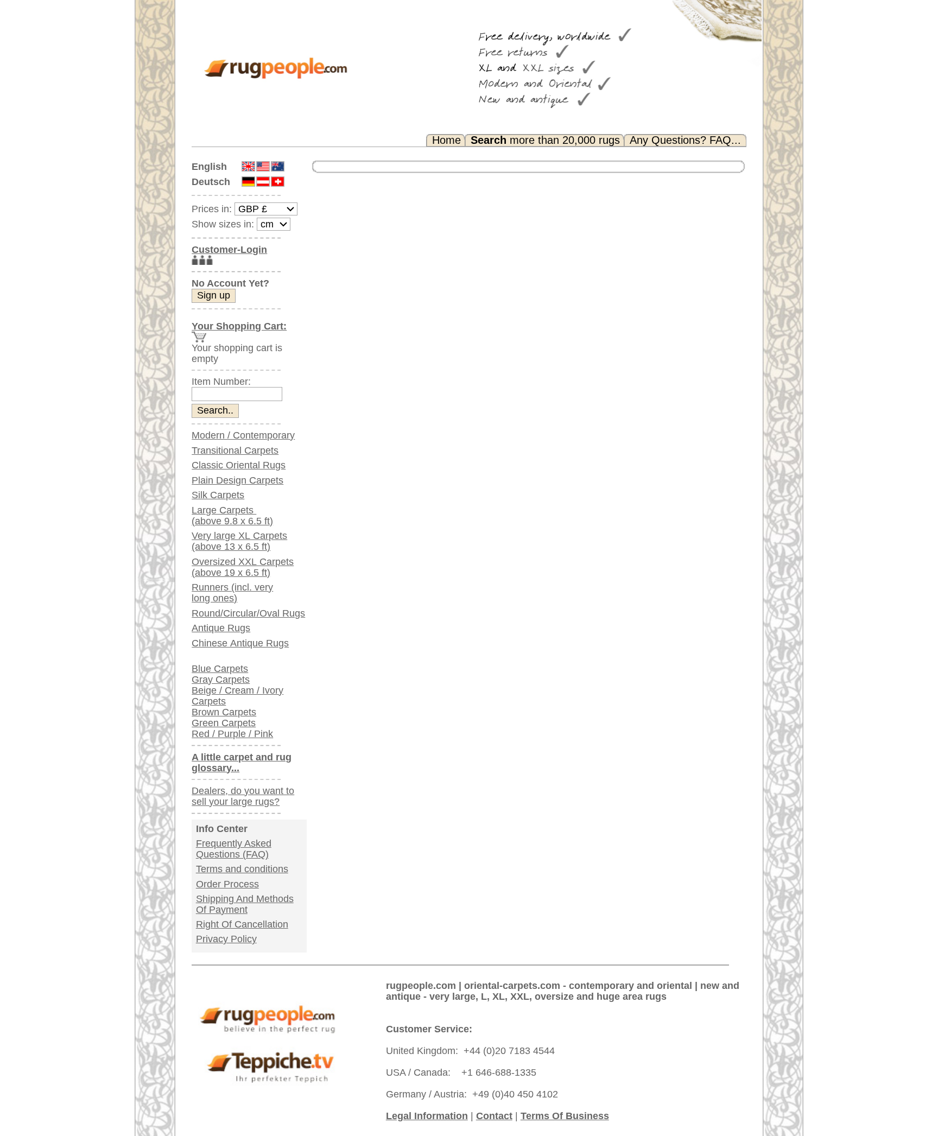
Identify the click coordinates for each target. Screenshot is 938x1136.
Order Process (227, 884)
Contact (494, 1115)
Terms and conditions (242, 869)
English (209, 166)
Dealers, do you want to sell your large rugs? (243, 796)
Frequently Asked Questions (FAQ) (233, 849)
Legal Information (427, 1115)
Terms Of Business (565, 1115)
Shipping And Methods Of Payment (245, 904)
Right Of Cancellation (242, 924)
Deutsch (211, 181)
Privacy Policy (226, 939)
